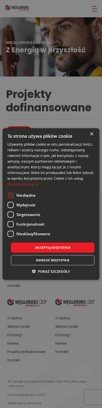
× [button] (91, 134)
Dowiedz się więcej (23, 184)
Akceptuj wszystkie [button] (53, 247)
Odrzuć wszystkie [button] (52, 260)
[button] (51, 271)
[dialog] (51, 204)
